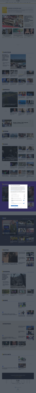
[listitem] (18, 202)
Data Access (18, 207)
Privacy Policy (21, 207)
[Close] (26, 185)
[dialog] (18, 196)
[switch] (24, 196)
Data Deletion (15, 207)
